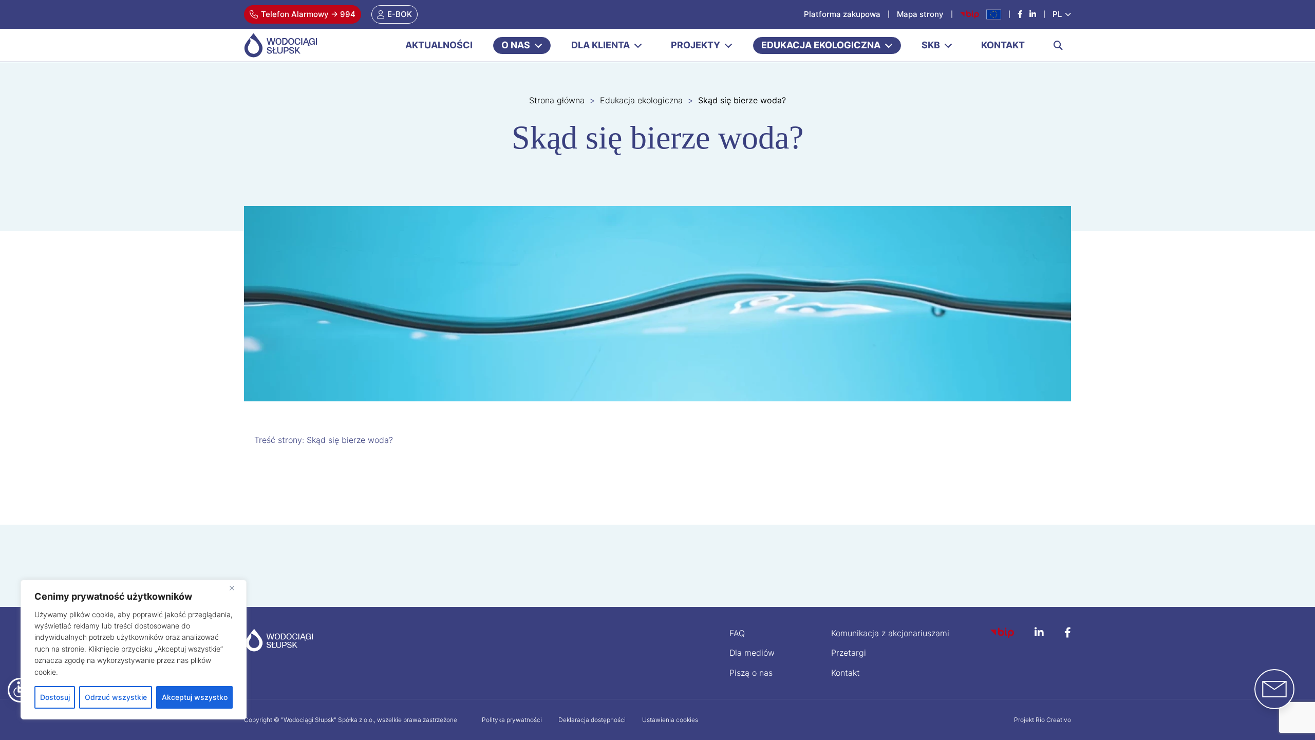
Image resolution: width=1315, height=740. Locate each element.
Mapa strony (920, 14)
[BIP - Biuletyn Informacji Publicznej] (969, 14)
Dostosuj (55, 697)
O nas (515, 45)
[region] (134, 649)
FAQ (737, 633)
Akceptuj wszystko (195, 697)
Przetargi (848, 652)
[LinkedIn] (1039, 633)
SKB (931, 45)
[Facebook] (1020, 14)
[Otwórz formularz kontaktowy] (1274, 689)
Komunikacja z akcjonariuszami (890, 633)
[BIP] (1002, 632)
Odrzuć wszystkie (116, 697)
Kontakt (1003, 45)
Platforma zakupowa (842, 14)
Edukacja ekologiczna (820, 45)
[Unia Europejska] (993, 14)
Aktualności (439, 45)
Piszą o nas (751, 673)
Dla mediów (752, 652)
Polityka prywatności (512, 720)
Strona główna (557, 100)
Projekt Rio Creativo (1042, 720)
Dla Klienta (600, 45)
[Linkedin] (1032, 14)
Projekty (695, 45)
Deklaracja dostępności (592, 720)
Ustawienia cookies (670, 720)
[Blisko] (236, 588)
